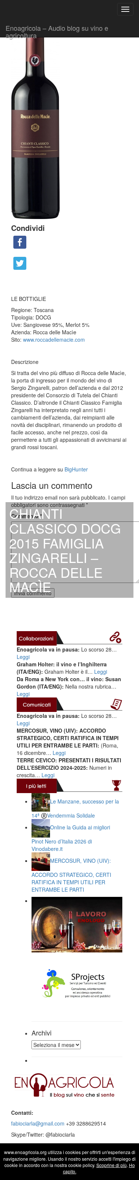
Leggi (23, 656)
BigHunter (76, 469)
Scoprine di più (111, 1165)
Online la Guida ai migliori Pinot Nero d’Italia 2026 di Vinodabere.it (71, 837)
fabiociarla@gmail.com (37, 1123)
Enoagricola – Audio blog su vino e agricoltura (57, 30)
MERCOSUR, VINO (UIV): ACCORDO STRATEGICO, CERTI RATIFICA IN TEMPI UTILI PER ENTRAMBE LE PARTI (71, 875)
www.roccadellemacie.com (54, 339)
